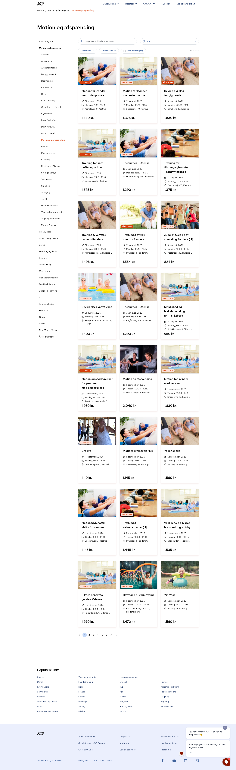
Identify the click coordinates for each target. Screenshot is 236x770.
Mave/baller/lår (48, 120)
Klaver (123, 696)
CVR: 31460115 (85, 749)
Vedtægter (125, 743)
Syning (81, 706)
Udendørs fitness (49, 205)
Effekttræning (48, 100)
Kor (121, 691)
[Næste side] (116, 635)
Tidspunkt (85, 50)
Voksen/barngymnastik (52, 212)
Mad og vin (44, 271)
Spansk (40, 677)
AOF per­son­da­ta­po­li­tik (103, 760)
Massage (82, 701)
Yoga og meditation (50, 218)
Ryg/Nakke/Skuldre (50, 166)
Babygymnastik (48, 74)
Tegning (165, 701)
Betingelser (83, 760)
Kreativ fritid (45, 231)
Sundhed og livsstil (48, 290)
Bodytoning (47, 80)
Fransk (81, 691)
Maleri (40, 706)
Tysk (122, 686)
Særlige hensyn (48, 172)
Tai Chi (44, 199)
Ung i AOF (125, 736)
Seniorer (43, 258)
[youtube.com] (174, 760)
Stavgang (45, 192)
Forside (40, 10)
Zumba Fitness (48, 225)
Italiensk (41, 696)
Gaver (42, 317)
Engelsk (123, 681)
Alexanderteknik (49, 67)
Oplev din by (45, 264)
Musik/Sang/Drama (48, 238)
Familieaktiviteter (47, 284)
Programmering (168, 691)
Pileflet (81, 711)
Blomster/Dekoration (47, 711)
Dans (43, 94)
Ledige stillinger (127, 749)
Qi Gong (45, 159)
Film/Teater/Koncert (49, 330)
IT (40, 297)
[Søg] (81, 41)
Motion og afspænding (53, 139)
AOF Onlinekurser (87, 736)
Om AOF (147, 3)
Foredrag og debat (48, 251)
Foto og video (126, 706)
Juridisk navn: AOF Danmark (92, 743)
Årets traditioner (47, 336)
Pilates (44, 146)
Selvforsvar (46, 179)
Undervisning (109, 3)
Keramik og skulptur (170, 686)
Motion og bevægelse (58, 10)
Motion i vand (47, 133)
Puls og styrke (48, 153)
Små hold (45, 185)
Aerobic (45, 54)
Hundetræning (85, 681)
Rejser (42, 323)
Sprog (42, 244)
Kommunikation (46, 304)
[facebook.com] (162, 760)
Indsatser (129, 3)
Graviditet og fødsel (51, 107)
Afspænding (47, 61)
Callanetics (46, 87)
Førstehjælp (43, 686)
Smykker (124, 701)
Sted (148, 41)
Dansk (40, 681)
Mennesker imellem (48, 277)
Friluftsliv (43, 310)
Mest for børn (48, 126)
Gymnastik (46, 113)
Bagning (165, 696)
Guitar (81, 696)
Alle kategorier (46, 41)
